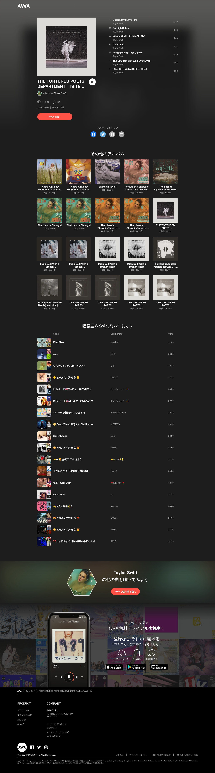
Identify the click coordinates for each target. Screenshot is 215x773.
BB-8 (113, 353)
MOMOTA (115, 424)
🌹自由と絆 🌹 (117, 482)
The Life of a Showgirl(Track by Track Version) (108, 228)
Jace (55, 354)
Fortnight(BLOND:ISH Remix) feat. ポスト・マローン (50, 305)
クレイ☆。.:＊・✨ (120, 389)
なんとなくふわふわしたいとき (69, 365)
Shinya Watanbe (118, 412)
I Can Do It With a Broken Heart (130, 69)
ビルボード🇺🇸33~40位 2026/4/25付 (72, 389)
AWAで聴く (55, 116)
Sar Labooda (60, 436)
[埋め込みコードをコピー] (121, 134)
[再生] (92, 81)
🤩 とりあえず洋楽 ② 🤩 (66, 529)
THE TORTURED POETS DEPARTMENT (136, 305)
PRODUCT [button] (24, 703)
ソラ (113, 365)
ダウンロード (23, 710)
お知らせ (21, 719)
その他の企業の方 (54, 736)
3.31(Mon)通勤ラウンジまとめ (69, 412)
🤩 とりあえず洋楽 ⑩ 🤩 (66, 377)
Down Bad (118, 44)
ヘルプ (20, 724)
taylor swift (59, 494)
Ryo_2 (114, 470)
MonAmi (114, 342)
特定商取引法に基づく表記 (187, 755)
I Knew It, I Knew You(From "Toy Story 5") (49, 189)
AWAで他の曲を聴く (125, 591)
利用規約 (119, 755)
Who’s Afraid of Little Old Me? (129, 36)
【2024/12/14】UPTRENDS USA (70, 471)
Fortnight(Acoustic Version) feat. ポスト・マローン (165, 266)
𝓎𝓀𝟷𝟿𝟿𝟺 (114, 506)
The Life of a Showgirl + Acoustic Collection (136, 188)
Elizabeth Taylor (107, 186)
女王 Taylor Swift (62, 482)
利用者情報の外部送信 (162, 755)
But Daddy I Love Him (125, 20)
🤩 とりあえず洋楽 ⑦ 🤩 (66, 447)
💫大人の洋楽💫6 (62, 506)
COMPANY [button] (54, 703)
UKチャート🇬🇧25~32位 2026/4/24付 (73, 400)
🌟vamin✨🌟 (117, 459)
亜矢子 (114, 541)
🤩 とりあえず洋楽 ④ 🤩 (66, 517)
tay (112, 494)
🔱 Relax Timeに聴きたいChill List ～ (73, 424)
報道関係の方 (52, 728)
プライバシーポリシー (138, 755)
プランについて (24, 714)
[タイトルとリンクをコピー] (112, 134)
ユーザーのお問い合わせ (56, 724)
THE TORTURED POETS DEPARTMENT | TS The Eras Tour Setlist (65, 691)
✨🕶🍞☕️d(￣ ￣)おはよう (67, 459)
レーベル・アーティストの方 (58, 732)
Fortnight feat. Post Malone (128, 52)
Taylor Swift (60, 93)
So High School (121, 28)
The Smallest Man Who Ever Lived (131, 60)
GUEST (114, 377)
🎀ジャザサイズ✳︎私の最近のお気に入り (74, 541)
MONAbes (58, 342)
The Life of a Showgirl (50, 225)
